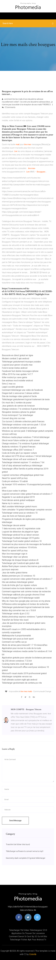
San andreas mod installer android (17, 380)
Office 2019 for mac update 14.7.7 (17, 374)
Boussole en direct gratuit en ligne (17, 355)
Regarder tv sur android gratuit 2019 (18, 497)
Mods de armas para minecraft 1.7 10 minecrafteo (24, 645)
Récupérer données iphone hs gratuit (18, 412)
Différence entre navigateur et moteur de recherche (25, 604)
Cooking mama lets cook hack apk (17, 664)
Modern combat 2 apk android (15, 358)
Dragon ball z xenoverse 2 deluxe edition (20, 393)
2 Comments (9, 107)
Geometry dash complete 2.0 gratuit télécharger (25, 858)
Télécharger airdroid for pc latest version (20, 535)
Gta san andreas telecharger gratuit (18, 582)
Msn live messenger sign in (14, 553)
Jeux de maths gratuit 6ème (14, 572)
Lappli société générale (12, 387)
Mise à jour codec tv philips (14, 491)
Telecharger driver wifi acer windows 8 (19, 459)
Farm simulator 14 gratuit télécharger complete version (27, 509)
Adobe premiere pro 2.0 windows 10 (18, 576)
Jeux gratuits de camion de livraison (18, 405)
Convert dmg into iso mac (13, 418)
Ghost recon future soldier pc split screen (21, 440)
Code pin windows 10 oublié (15, 481)
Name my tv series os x (13, 503)
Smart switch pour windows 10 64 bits (19, 547)
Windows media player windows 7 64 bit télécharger (26, 437)
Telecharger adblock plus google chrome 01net (23, 594)
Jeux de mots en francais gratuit (16, 516)
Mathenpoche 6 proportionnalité (16, 635)
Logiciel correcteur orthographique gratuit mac (23, 475)
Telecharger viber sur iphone (15, 557)
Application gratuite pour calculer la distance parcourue (27, 657)
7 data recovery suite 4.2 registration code (21, 528)
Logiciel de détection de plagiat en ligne (20, 531)
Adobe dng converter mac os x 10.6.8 (19, 610)
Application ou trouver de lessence (28, 933)
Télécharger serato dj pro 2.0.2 (15, 613)
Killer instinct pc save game (14, 377)
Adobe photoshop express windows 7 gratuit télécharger (28, 616)
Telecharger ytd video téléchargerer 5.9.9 (28, 930)
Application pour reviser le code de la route (21, 648)
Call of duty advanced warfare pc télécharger (22, 465)
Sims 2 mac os (8, 383)
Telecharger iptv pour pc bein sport (18, 639)
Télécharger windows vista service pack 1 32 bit (24, 424)
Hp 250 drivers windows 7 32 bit (17, 661)
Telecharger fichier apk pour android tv (28, 939)
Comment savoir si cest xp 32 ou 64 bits (28, 936)
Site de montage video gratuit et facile (19, 396)
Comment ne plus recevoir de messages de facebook (26, 544)
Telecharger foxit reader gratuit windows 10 (22, 541)
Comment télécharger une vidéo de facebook (22, 390)
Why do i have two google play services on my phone (26, 601)
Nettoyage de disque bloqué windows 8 (20, 560)
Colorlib (32, 954)
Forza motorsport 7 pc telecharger (17, 415)
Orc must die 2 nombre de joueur (17, 402)
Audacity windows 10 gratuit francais (18, 446)
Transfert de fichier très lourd (15, 620)
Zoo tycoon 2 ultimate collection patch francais (23, 421)
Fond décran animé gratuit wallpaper (18, 500)
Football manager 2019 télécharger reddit (21, 598)
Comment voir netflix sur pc (14, 642)
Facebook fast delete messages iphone (20, 371)
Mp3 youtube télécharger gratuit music (19, 506)
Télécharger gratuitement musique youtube (21, 361)
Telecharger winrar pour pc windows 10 (20, 513)
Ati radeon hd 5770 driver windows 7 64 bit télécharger (27, 456)
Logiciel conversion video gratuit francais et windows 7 (27, 494)
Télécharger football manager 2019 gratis (20, 538)
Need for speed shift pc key (15, 478)
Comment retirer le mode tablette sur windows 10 (24, 588)
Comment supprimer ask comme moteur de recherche (26, 591)
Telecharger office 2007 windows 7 (18, 450)
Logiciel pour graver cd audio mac (17, 365)
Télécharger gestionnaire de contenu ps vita (22, 683)
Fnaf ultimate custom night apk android (19, 679)
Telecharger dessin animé (13, 525)
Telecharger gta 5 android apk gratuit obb (20, 563)
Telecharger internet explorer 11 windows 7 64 (23, 462)
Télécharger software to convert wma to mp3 (24, 851)
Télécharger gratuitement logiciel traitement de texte (26, 399)
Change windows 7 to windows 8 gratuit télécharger (25, 409)
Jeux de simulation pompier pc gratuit (19, 428)
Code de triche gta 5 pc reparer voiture (19, 453)
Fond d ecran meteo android (14, 368)
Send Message (15, 820)
